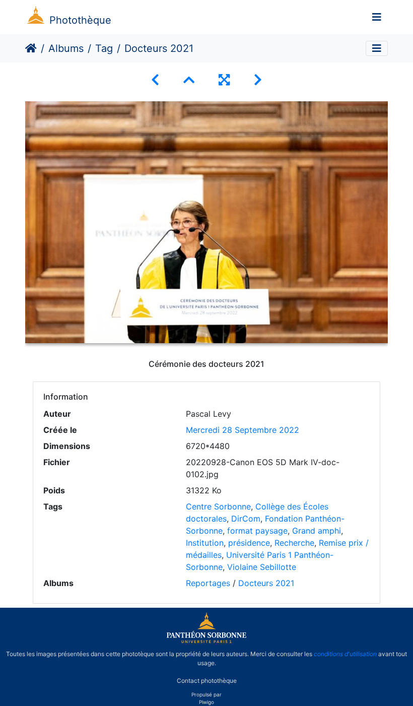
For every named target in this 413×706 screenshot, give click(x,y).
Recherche (294, 543)
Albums (66, 48)
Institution (205, 543)
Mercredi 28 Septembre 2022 (242, 430)
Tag (104, 48)
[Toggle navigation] (377, 17)
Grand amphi (316, 531)
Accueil (31, 48)
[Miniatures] (188, 80)
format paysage (257, 531)
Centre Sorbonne (218, 506)
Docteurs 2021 (266, 583)
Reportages (208, 583)
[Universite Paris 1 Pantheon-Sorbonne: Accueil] (206, 641)
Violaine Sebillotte (261, 567)
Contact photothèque (207, 680)
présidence (249, 543)
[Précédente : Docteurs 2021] (155, 80)
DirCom (245, 519)
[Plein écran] (224, 80)
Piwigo (206, 702)
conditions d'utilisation (345, 654)
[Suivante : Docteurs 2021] (258, 80)
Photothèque (80, 20)
